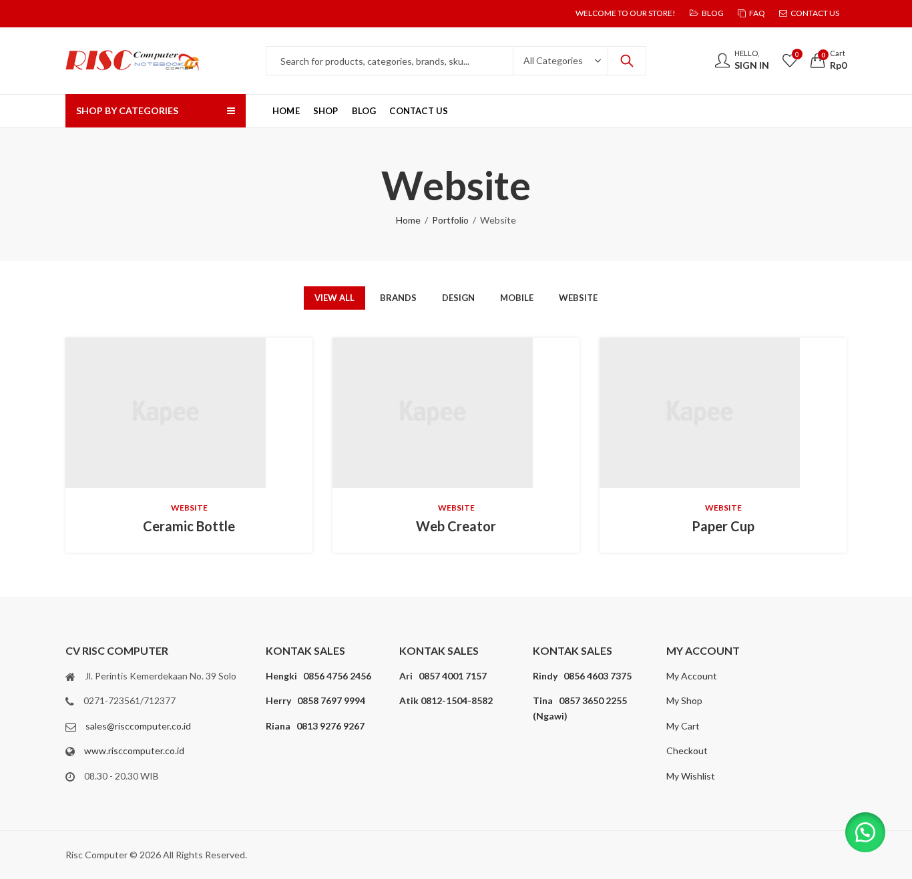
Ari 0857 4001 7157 (443, 675)
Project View (168, 413)
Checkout (687, 750)
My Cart (683, 725)
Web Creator (456, 526)
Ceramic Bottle (189, 526)
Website (578, 297)
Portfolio (450, 220)
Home (408, 220)
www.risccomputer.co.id (134, 750)
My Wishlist (690, 776)
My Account (691, 675)
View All (334, 297)
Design (458, 297)
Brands (398, 297)
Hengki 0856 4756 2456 (318, 675)
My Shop (684, 700)
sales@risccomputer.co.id (138, 725)
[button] (865, 832)
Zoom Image (209, 413)
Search (627, 60)
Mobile (516, 297)
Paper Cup (723, 526)
